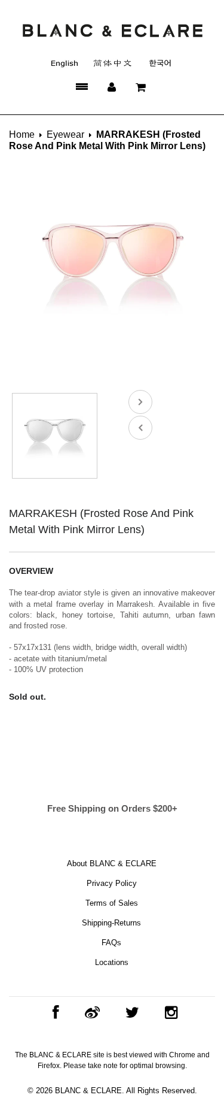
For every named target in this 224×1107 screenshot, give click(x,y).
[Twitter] (129, 1012)
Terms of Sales (111, 903)
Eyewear (65, 134)
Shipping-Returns (111, 922)
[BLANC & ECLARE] (112, 30)
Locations (111, 962)
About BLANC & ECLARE (112, 863)
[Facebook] (53, 1012)
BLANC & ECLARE (88, 1090)
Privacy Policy (112, 883)
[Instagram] (168, 1012)
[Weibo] (89, 1012)
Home (22, 134)
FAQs (111, 942)
